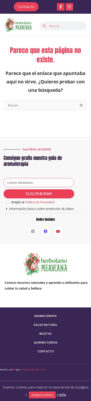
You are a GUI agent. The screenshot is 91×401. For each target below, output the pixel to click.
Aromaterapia (45, 316)
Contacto (46, 351)
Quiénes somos (45, 342)
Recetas (45, 334)
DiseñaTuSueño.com (33, 369)
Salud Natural (45, 325)
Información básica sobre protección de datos (41, 209)
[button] (45, 209)
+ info (61, 394)
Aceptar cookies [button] (42, 395)
